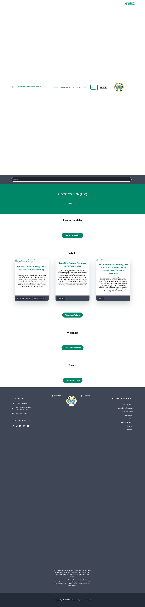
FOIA (131, 419)
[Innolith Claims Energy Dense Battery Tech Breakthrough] (32, 262)
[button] (69, 87)
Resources (64, 87)
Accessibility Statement (125, 408)
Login (104, 87)
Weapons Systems (38, 298)
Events (85, 87)
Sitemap (130, 430)
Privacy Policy (128, 404)
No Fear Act (129, 415)
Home (70, 203)
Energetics (20, 298)
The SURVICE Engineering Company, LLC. (76, 600)
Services (75, 87)
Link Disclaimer (127, 412)
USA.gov (130, 426)
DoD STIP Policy (127, 422)
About (56, 87)
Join (93, 87)
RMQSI (28, 298)
